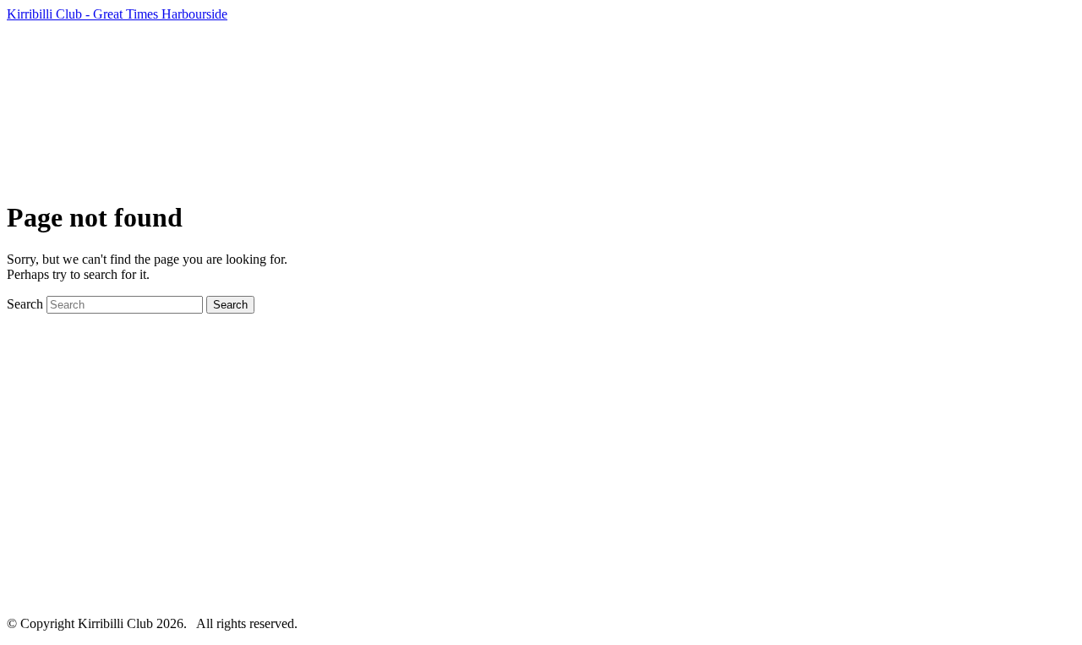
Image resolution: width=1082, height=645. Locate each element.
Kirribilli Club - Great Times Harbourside (117, 14)
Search (25, 304)
